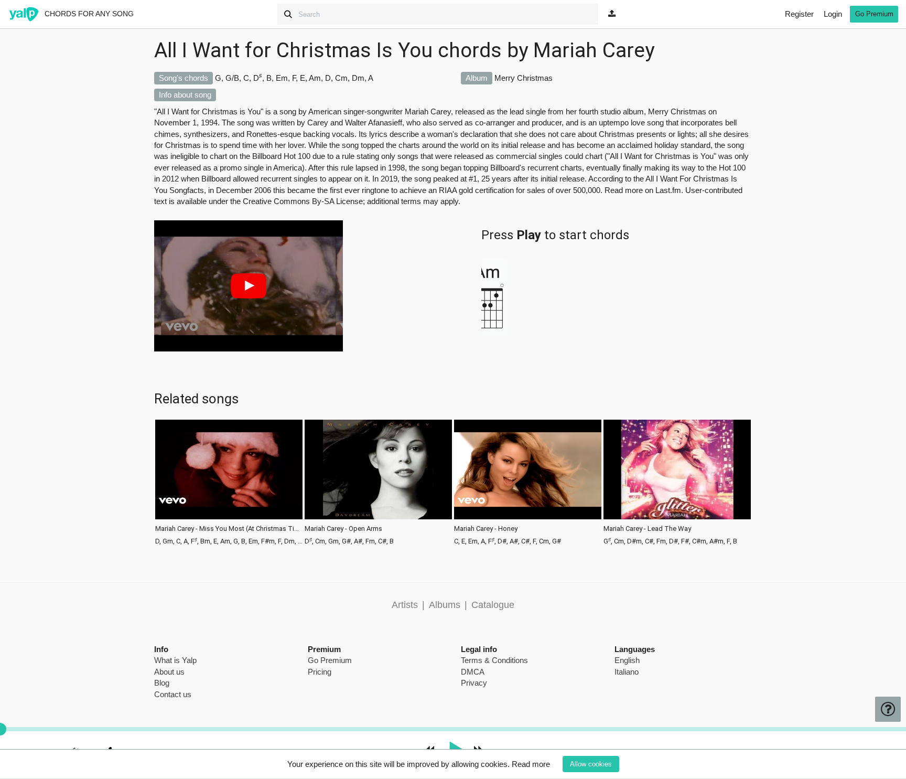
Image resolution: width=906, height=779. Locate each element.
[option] (229, 481)
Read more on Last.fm (643, 190)
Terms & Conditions (494, 660)
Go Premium (874, 14)
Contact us (172, 694)
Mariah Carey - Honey (485, 528)
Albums (444, 605)
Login (833, 13)
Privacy (474, 682)
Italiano (626, 671)
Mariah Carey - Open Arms (343, 528)
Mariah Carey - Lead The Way (647, 528)
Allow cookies (591, 764)
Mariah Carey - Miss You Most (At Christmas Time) (229, 528)
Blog (161, 682)
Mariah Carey (593, 50)
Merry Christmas (523, 77)
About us (169, 671)
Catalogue (492, 605)
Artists (405, 605)
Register (799, 13)
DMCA (472, 671)
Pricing (319, 671)
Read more (531, 764)
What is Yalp (175, 660)
